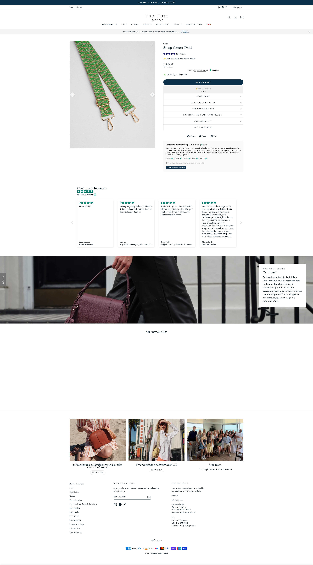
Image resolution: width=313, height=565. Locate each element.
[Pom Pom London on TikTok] (124, 504)
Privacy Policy (75, 528)
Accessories (163, 24)
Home (165, 43)
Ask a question (203, 127)
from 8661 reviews (85, 194)
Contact (79, 7)
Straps (135, 24)
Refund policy (75, 508)
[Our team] (215, 440)
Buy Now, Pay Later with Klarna (203, 115)
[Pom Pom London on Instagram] (115, 504)
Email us (175, 495)
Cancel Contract (76, 532)
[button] (151, 44)
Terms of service (76, 500)
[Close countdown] (309, 32)
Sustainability (203, 121)
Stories (178, 24)
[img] (157, 191)
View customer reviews (176, 167)
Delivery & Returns (203, 102)
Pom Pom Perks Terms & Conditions (83, 504)
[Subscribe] (149, 496)
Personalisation (75, 520)
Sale (209, 24)
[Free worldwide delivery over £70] (157, 440)
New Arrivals (109, 24)
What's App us (177, 500)
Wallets (147, 24)
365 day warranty (203, 108)
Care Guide (74, 512)
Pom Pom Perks (194, 24)
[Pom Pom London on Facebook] (120, 504)
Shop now (97, 472)
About (72, 7)
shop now (156, 470)
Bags (124, 24)
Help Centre (74, 492)
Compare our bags (77, 524)
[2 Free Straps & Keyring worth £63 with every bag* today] (98, 440)
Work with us (74, 516)
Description (203, 96)
